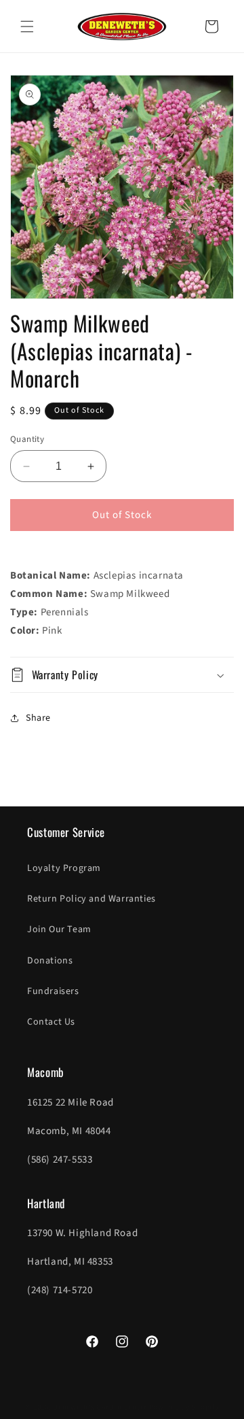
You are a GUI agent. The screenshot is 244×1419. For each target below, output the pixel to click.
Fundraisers (53, 991)
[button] (27, 26)
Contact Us (51, 1022)
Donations (50, 961)
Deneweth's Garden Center (100, 1407)
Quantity (27, 439)
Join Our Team (59, 929)
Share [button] (38, 718)
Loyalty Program (64, 868)
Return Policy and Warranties (91, 899)
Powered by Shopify (184, 1407)
